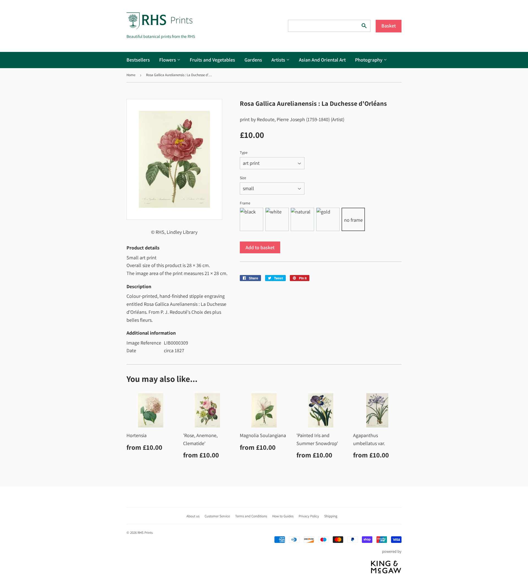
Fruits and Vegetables (212, 60)
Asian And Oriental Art (322, 60)
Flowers (168, 60)
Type (244, 152)
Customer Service (217, 516)
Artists (278, 60)
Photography (369, 60)
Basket (388, 26)
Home (131, 75)
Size (243, 177)
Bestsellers (138, 60)
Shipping (330, 516)
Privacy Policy (309, 516)
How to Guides (282, 516)
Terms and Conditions (251, 516)
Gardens (253, 60)
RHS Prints (145, 532)
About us (192, 516)
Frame (245, 203)
